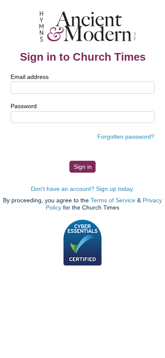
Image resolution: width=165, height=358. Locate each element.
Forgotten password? (125, 136)
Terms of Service (113, 200)
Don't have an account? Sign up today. (82, 188)
